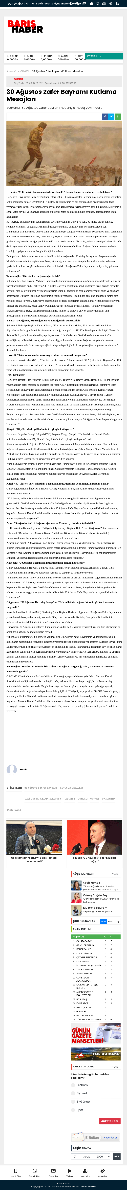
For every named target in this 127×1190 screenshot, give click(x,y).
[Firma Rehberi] (92, 3)
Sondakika (35, 1176)
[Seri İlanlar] (98, 3)
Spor (80, 1110)
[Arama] (77, 3)
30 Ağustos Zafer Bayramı (40, 787)
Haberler (69, 798)
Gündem (82, 798)
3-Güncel (83, 1102)
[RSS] (118, 3)
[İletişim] (84, 3)
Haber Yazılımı (88, 1186)
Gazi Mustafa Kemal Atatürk (42, 798)
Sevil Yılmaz (91, 883)
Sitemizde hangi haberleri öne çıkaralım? (90, 1076)
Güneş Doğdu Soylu (96, 895)
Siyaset (82, 1093)
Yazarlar (85, 1176)
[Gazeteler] (104, 3)
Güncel (94, 798)
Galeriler (53, 1176)
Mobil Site (16, 1176)
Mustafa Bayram (95, 908)
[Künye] (111, 3)
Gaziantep (108, 798)
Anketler (102, 1176)
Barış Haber (13, 809)
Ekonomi (82, 1085)
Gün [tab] (103, 921)
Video (69, 1176)
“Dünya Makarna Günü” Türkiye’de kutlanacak (101, 900)
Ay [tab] (118, 921)
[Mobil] (71, 3)
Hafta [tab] (111, 921)
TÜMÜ (115, 874)
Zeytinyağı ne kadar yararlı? (98, 911)
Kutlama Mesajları (72, 787)
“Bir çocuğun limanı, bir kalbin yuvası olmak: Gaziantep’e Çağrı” (101, 888)
